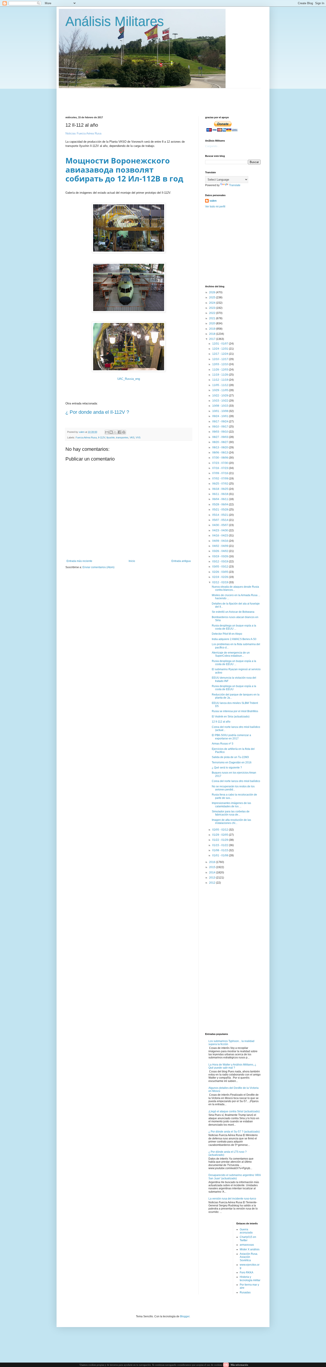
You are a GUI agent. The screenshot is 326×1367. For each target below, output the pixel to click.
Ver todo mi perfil (215, 206)
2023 (212, 307)
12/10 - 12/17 (220, 359)
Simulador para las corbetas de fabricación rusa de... (230, 813)
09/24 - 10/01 (220, 416)
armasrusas (247, 1244)
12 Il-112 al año (221, 721)
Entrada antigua (181, 561)
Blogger (184, 1316)
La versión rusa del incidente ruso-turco (232, 1198)
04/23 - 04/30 (220, 530)
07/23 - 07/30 (220, 463)
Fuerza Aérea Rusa (86, 437)
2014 (212, 872)
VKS (132, 437)
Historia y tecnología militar (250, 1278)
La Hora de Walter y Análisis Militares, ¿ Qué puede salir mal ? (232, 1066)
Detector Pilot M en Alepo (227, 633)
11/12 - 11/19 (220, 379)
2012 (212, 882)
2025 (212, 297)
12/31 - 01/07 (220, 343)
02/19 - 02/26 (220, 577)
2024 (212, 302)
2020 (212, 323)
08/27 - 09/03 (220, 437)
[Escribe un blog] (111, 432)
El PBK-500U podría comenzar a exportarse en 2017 (231, 737)
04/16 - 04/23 (220, 535)
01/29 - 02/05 (220, 834)
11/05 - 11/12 (220, 385)
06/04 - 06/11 (220, 499)
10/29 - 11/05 (220, 390)
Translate (234, 185)
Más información (239, 1364)
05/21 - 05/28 (220, 509)
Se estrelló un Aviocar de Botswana (233, 611)
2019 (212, 328)
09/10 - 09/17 (220, 426)
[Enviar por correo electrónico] (107, 432)
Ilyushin (110, 437)
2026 (212, 292)
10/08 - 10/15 (220, 405)
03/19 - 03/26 (220, 556)
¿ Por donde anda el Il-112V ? (97, 412)
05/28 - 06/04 (220, 504)
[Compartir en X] (115, 432)
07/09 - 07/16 (220, 473)
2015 (212, 867)
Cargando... (212, 146)
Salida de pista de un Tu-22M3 (230, 757)
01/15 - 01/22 (220, 845)
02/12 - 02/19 (220, 582)
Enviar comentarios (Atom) (98, 567)
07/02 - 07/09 (220, 478)
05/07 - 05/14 (220, 520)
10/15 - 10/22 (220, 400)
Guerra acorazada (246, 1231)
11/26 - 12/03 (220, 369)
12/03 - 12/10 (220, 364)
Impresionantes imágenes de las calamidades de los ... (231, 805)
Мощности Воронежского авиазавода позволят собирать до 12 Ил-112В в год (124, 169)
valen (213, 200)
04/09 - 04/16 (220, 540)
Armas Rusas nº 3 (222, 743)
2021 (212, 318)
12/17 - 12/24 (220, 353)
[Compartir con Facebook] (119, 432)
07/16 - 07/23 (220, 468)
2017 (212, 339)
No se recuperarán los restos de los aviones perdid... (233, 788)
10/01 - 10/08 (220, 411)
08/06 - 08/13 (220, 452)
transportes (122, 437)
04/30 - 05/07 (220, 525)
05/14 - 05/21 (220, 514)
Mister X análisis (249, 1249)
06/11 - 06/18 (220, 494)
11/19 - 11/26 (220, 374)
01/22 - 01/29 (220, 839)
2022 (212, 313)
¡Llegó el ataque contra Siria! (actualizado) (234, 1111)
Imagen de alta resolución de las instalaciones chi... (231, 821)
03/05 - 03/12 (220, 566)
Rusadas (245, 1292)
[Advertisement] (173, 98)
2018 (212, 333)
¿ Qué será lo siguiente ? (227, 767)
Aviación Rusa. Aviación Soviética (249, 1257)
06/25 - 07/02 (220, 483)
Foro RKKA (246, 1272)
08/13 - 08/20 (220, 447)
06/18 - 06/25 (220, 488)
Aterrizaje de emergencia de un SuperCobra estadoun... (231, 654)
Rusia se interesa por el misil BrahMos (235, 711)
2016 (212, 862)
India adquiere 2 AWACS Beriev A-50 (234, 639)
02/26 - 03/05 (220, 571)
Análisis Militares (114, 21)
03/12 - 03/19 (220, 561)
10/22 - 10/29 (220, 395)
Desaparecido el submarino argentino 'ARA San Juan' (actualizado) (234, 1177)
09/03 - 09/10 (220, 431)
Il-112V (101, 437)
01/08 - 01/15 (220, 850)
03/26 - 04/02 (220, 551)
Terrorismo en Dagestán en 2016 (231, 762)
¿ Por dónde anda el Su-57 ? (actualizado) (234, 1131)
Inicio (132, 561)
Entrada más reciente (79, 561)
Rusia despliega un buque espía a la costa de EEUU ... (234, 627)
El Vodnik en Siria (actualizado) (230, 716)
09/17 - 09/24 (220, 421)
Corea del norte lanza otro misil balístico (236, 781)
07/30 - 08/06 (220, 457)
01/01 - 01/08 (220, 855)
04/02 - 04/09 (220, 546)
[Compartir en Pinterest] (124, 432)
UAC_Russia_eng (128, 378)
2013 (212, 877)
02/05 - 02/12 (220, 829)
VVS (138, 437)
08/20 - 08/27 (220, 442)
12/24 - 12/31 (220, 348)
